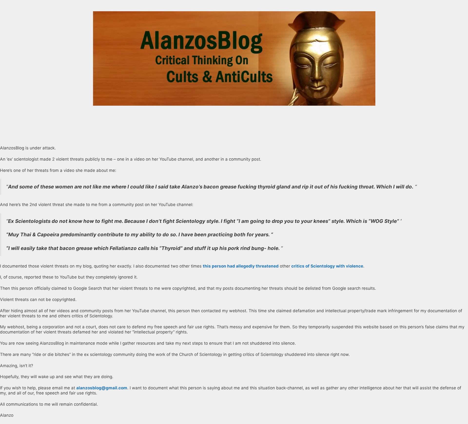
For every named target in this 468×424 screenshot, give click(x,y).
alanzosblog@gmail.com (101, 387)
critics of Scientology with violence (327, 266)
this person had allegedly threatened (241, 266)
